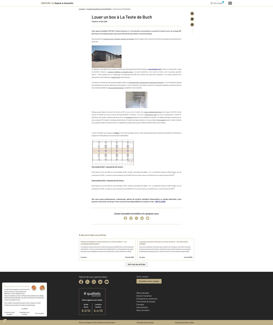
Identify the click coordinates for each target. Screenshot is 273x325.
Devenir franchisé (144, 296)
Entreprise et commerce (146, 298)
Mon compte (218, 3)
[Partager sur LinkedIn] (192, 25)
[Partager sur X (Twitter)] (192, 19)
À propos (140, 304)
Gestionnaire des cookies (184, 322)
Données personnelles (145, 322)
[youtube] (107, 282)
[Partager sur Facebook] (192, 13)
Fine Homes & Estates (145, 301)
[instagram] (94, 282)
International (141, 307)
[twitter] (87, 282)
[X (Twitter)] (136, 218)
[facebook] (81, 282)
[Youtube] (147, 218)
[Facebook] (125, 218)
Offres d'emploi (142, 293)
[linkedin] (100, 282)
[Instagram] (131, 218)
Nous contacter (143, 310)
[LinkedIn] (142, 218)
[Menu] (230, 2)
